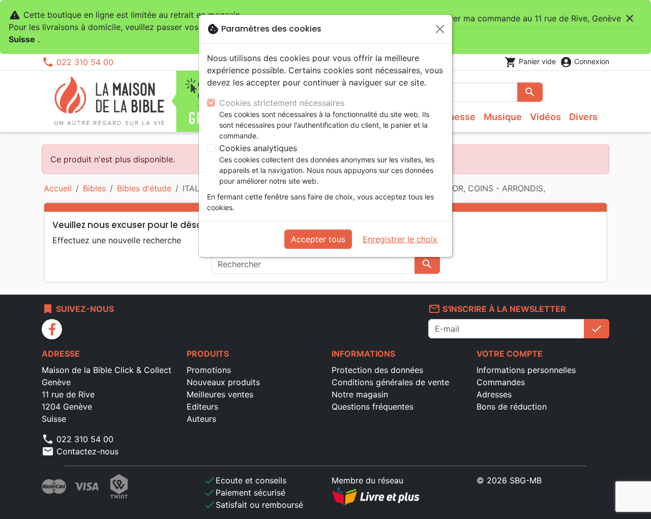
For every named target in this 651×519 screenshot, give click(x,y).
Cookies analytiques (258, 148)
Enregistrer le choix (400, 239)
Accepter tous (318, 239)
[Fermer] (440, 29)
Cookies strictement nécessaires (281, 103)
